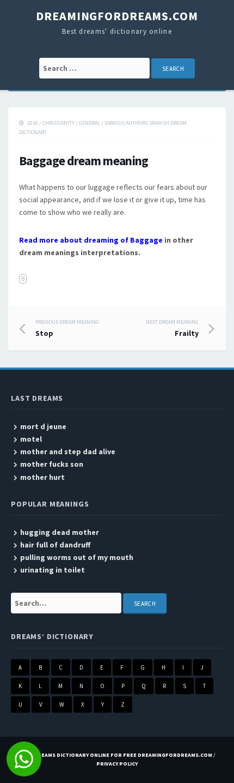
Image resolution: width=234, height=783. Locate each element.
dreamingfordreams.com (117, 15)
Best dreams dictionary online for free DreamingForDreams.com (115, 754)
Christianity (58, 123)
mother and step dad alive (67, 451)
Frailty (172, 328)
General (89, 123)
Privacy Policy (117, 763)
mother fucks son (51, 464)
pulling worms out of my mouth (76, 557)
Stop (67, 328)
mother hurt (42, 477)
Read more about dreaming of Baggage (91, 240)
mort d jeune (43, 426)
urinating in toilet (52, 570)
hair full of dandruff (55, 545)
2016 (32, 123)
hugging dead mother (59, 532)
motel (31, 439)
